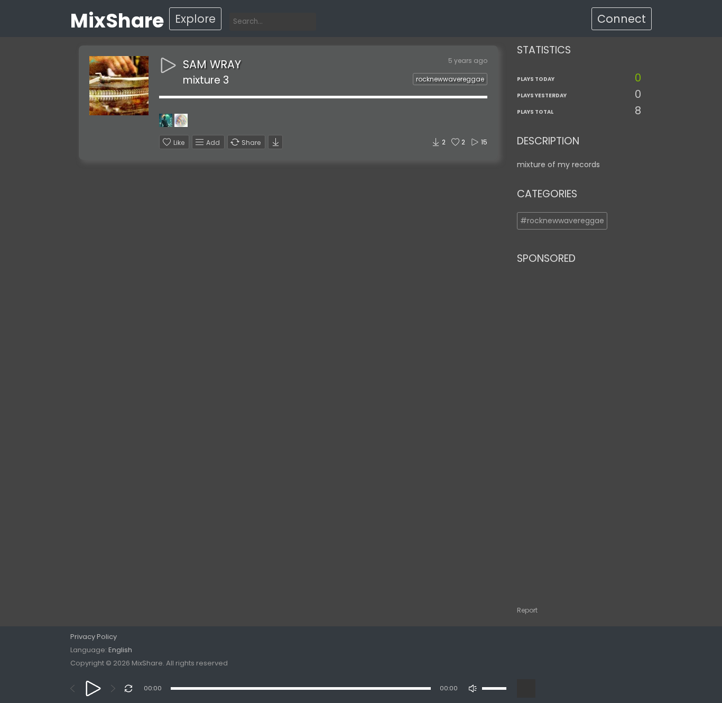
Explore (195, 18)
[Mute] (473, 688)
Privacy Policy (93, 637)
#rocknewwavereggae (562, 220)
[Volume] (494, 688)
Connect (621, 18)
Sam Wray (212, 64)
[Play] (93, 688)
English (120, 650)
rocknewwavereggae (450, 79)
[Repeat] (129, 688)
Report (527, 610)
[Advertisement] (579, 430)
